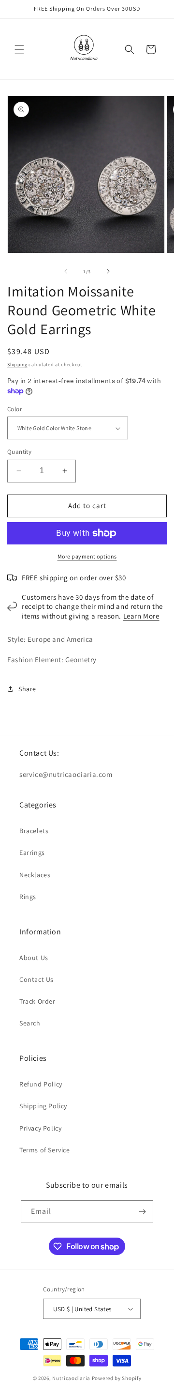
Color (14, 409)
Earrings (32, 852)
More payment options (87, 556)
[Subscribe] (142, 1211)
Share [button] (27, 688)
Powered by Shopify (117, 1378)
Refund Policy (40, 1084)
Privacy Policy (40, 1128)
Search (30, 1023)
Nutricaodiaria (71, 1378)
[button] (19, 49)
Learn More (141, 615)
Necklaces (34, 874)
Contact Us (36, 979)
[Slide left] (65, 271)
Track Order (37, 1001)
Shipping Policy (43, 1105)
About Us (33, 957)
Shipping (17, 364)
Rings (27, 896)
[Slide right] (108, 271)
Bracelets (33, 830)
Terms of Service (44, 1150)
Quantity (19, 452)
